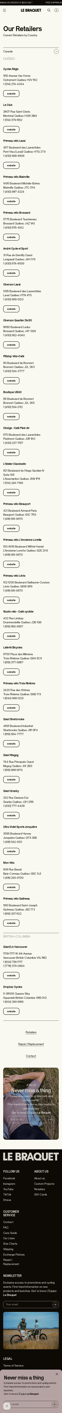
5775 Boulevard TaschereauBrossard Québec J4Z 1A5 (19, 221)
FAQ (5, 1227)
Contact (31, 1056)
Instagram (9, 1184)
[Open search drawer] (49, 10)
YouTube (8, 1189)
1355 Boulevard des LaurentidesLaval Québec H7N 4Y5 (22, 293)
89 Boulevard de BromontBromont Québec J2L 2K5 (18, 401)
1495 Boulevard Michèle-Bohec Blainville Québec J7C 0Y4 (21, 185)
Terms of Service (13, 1366)
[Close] (57, 1374)
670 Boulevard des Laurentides (21, 435)
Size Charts (10, 1244)
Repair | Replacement (31, 1044)
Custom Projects (44, 1184)
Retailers (31, 1032)
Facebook (9, 1178)
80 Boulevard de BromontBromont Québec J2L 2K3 (19, 365)
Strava (7, 1200)
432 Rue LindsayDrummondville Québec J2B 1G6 (22, 620)
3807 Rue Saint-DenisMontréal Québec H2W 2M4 (20, 114)
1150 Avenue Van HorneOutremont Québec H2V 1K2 (20, 78)
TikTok (7, 1194)
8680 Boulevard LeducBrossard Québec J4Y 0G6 (19, 329)
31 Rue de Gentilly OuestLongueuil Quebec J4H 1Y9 (19, 257)
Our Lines (8, 1238)
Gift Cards (40, 1194)
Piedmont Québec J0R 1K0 (19, 439)
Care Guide (10, 1233)
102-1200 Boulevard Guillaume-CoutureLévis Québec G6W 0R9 (26, 585)
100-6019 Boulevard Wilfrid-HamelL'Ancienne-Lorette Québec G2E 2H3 (25, 549)
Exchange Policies (14, 1254)
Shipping (8, 1249)
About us (39, 1178)
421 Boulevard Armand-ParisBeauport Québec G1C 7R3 (20, 513)
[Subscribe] (54, 1404)
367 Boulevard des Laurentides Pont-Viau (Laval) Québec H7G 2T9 (24, 150)
